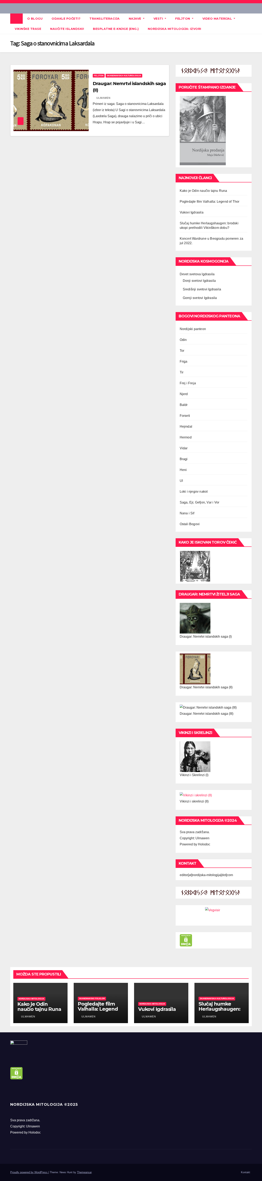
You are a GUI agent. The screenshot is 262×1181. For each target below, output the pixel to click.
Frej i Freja (188, 383)
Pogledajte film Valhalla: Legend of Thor (209, 201)
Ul (181, 480)
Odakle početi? (66, 18)
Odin (183, 340)
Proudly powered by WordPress (29, 1172)
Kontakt (245, 1172)
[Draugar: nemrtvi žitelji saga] (195, 618)
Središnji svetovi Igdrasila (202, 289)
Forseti (185, 415)
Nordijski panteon (193, 329)
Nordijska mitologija (31, 999)
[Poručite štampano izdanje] (203, 130)
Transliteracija (104, 18)
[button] (249, 23)
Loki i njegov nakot (194, 491)
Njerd (184, 394)
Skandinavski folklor (92, 998)
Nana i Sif (187, 513)
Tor (182, 350)
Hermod (186, 437)
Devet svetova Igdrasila (197, 274)
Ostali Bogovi (190, 524)
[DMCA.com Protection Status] (186, 940)
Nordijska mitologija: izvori (174, 29)
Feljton (183, 18)
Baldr (184, 405)
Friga (183, 361)
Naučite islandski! (67, 29)
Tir (182, 372)
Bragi (184, 459)
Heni (183, 470)
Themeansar (84, 1172)
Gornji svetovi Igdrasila (200, 298)
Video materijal (217, 18)
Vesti (159, 18)
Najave (135, 18)
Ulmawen (103, 98)
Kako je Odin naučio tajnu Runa (203, 190)
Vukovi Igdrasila (191, 212)
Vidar (184, 448)
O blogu (35, 18)
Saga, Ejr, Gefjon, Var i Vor (199, 502)
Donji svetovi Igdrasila (199, 280)
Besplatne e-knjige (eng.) (116, 29)
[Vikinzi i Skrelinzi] (195, 756)
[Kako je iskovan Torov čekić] (195, 566)
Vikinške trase (28, 29)
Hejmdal (186, 426)
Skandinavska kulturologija (124, 75)
